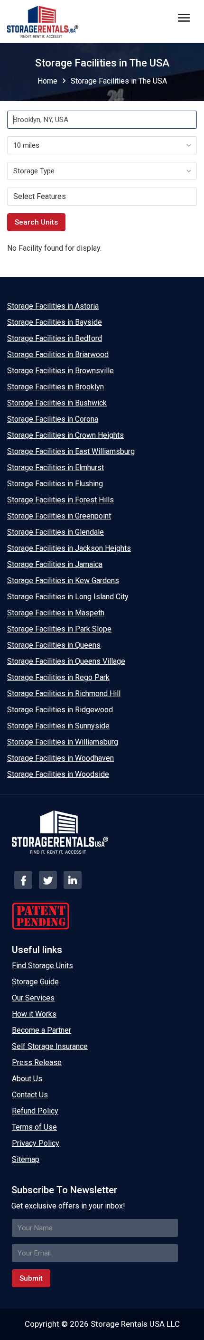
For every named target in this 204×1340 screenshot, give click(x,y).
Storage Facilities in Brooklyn (55, 386)
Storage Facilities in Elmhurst (55, 467)
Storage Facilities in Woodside (58, 774)
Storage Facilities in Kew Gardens (63, 580)
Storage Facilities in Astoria (53, 306)
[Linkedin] (73, 880)
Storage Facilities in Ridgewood (60, 709)
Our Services (33, 997)
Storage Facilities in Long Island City (68, 596)
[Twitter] (48, 880)
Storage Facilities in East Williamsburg (71, 451)
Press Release (37, 1062)
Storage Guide (35, 981)
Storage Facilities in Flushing (55, 483)
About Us (27, 1078)
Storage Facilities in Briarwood (58, 354)
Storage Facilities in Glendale (55, 532)
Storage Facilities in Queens (54, 645)
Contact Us (30, 1094)
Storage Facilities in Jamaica (54, 564)
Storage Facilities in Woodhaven (60, 758)
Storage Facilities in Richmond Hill (64, 693)
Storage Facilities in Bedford (54, 338)
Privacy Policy (35, 1143)
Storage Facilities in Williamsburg (62, 741)
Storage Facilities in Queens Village (66, 661)
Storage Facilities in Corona (52, 419)
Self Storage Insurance (50, 1046)
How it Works (34, 1014)
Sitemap (25, 1159)
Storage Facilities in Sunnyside (58, 725)
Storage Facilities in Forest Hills (60, 499)
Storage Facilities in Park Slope (59, 628)
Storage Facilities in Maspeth (55, 612)
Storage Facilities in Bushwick (57, 402)
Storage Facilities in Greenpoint (59, 515)
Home (47, 80)
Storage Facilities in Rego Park (58, 677)
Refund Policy (35, 1110)
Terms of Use (34, 1127)
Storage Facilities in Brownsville (60, 370)
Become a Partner (41, 1030)
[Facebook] (23, 880)
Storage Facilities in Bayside (54, 322)
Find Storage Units (42, 965)
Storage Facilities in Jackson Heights (69, 548)
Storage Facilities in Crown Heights (65, 435)
